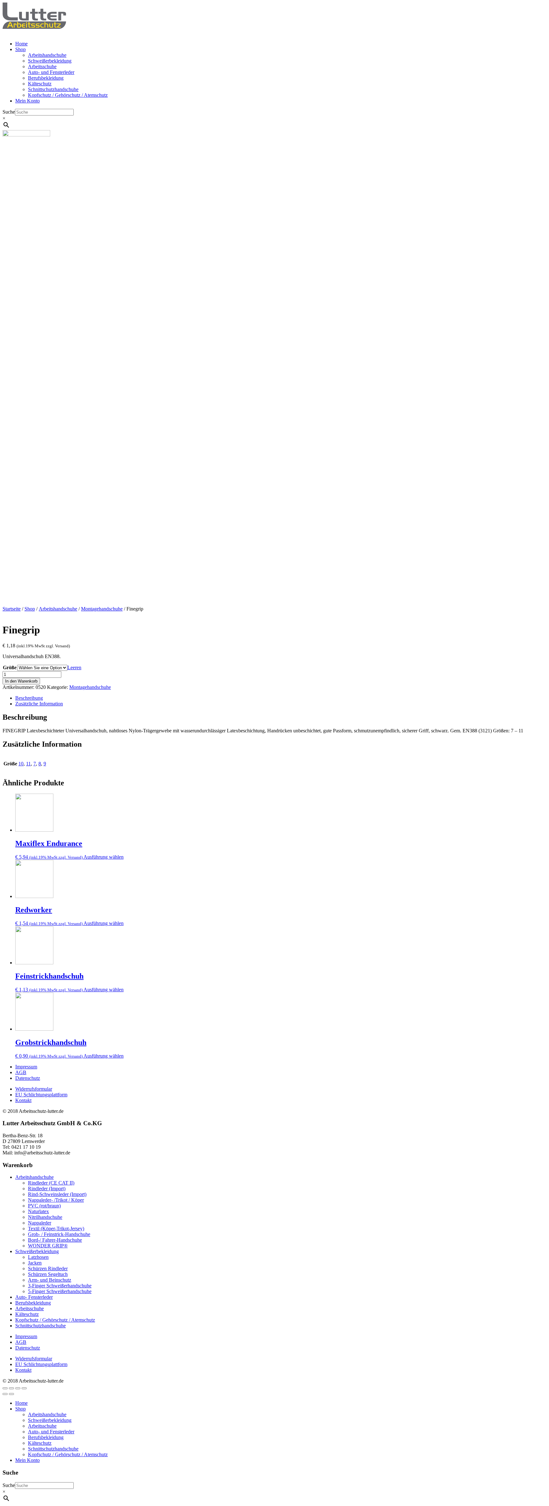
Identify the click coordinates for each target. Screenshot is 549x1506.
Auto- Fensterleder (34, 1297)
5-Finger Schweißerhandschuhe (60, 1291)
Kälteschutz (39, 83)
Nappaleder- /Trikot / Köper (56, 1200)
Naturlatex (38, 1211)
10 (21, 763)
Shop (20, 49)
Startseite (12, 608)
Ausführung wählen (104, 857)
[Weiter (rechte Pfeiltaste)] (11, 1394)
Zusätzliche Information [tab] (39, 703)
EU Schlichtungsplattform (41, 1094)
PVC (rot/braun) (44, 1205)
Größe (10, 667)
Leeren (74, 667)
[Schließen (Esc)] (24, 1388)
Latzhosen (38, 1257)
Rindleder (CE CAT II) (51, 1183)
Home (21, 43)
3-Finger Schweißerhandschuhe (60, 1285)
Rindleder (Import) (46, 1188)
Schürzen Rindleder (48, 1268)
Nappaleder (39, 1222)
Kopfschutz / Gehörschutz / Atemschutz (68, 95)
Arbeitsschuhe (42, 66)
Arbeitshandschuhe (47, 55)
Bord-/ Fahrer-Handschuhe (55, 1240)
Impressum (26, 1066)
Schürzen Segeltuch (48, 1274)
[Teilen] (17, 1388)
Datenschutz (27, 1078)
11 (28, 763)
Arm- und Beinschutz (49, 1280)
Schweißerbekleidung (49, 60)
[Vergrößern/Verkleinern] (5, 1388)
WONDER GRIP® (48, 1245)
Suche (9, 112)
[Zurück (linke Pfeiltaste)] (5, 1394)
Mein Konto (27, 100)
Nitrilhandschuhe (45, 1217)
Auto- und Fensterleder (51, 72)
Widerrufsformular (33, 1089)
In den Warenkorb (21, 681)
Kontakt (23, 1100)
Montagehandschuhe (102, 608)
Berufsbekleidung (46, 78)
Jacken (35, 1262)
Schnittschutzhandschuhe (53, 89)
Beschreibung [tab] (29, 698)
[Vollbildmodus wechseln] (11, 1388)
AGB (20, 1072)
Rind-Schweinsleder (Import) (57, 1194)
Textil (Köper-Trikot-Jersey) (56, 1228)
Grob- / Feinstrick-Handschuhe (59, 1234)
